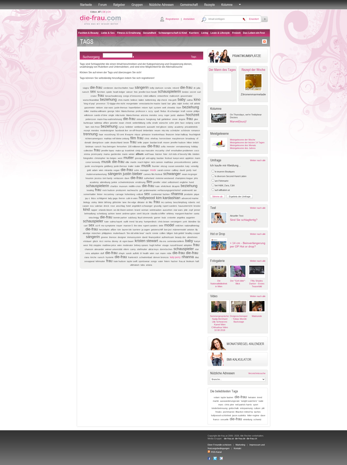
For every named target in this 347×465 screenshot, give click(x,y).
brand (137, 210)
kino (197, 100)
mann (197, 158)
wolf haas (149, 154)
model (169, 225)
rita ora (162, 241)
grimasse (146, 134)
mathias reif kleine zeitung (116, 138)
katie (261, 401)
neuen (157, 130)
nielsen (99, 107)
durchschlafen (121, 88)
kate (157, 186)
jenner (197, 210)
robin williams (149, 96)
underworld (187, 190)
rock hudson (108, 190)
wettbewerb (140, 127)
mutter (128, 158)
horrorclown (165, 138)
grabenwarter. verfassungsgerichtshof (162, 190)
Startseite (86, 5)
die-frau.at (229, 438)
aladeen (181, 115)
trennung (90, 134)
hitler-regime (253, 415)
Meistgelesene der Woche (242, 139)
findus (163, 111)
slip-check (162, 100)
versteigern (176, 221)
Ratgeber (119, 5)
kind (86, 210)
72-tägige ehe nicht (116, 103)
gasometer (89, 107)
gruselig (157, 206)
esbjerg (189, 123)
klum (179, 107)
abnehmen (192, 237)
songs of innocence (132, 96)
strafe (155, 123)
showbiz (171, 107)
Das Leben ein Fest (254, 33)
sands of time (100, 115)
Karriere (194, 33)
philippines (107, 233)
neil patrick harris (243, 404)
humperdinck (150, 221)
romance (195, 130)
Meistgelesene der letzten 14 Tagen (247, 142)
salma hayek (116, 221)
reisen (145, 107)
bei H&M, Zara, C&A (225, 185)
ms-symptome (108, 225)
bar (169, 103)
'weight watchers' (249, 401)
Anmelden (189, 19)
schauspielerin (169, 92)
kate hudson (120, 261)
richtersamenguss (94, 138)
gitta (174, 103)
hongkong (151, 119)
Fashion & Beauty (88, 33)
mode (153, 170)
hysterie (109, 257)
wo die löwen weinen (123, 210)
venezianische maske (149, 103)
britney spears (141, 245)
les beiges (111, 158)
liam (87, 127)
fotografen (88, 158)
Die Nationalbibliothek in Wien (218, 284)
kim (119, 229)
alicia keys (153, 249)
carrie (197, 123)
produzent (121, 190)
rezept (87, 130)
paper (146, 142)
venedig (194, 166)
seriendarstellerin (175, 241)
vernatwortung (183, 146)
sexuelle (224, 419)
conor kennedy (93, 162)
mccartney (109, 194)
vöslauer (87, 241)
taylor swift (132, 261)
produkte (188, 194)
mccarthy (159, 150)
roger (166, 115)
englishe (184, 182)
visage (165, 245)
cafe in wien (132, 198)
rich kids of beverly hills (180, 154)
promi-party (96, 154)
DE (104, 12)
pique (196, 194)
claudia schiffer (158, 213)
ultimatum (134, 265)
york (185, 221)
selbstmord (173, 182)
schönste (185, 130)
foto (136, 92)
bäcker (158, 154)
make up (119, 150)
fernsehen (122, 146)
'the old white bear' (135, 233)
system (157, 107)
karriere (136, 229)
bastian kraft (156, 142)
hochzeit (192, 115)
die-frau (96, 87)
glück (95, 241)
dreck (106, 206)
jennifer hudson (178, 142)
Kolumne (227, 5)
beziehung (108, 100)
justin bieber (132, 174)
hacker (174, 261)
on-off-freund (135, 130)
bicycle (146, 213)
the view (138, 225)
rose (112, 206)
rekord (175, 88)
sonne (189, 111)
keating (90, 190)
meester (171, 146)
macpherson (178, 138)
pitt (263, 408)
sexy (160, 115)
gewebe (114, 123)
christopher (99, 158)
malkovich (174, 96)
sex (93, 92)
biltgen (170, 233)
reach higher (144, 162)
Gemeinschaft (189, 5)
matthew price (109, 245)
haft (197, 261)
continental (156, 194)
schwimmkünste (126, 182)
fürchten (101, 92)
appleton (189, 158)
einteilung (247, 419)
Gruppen (137, 5)
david (182, 170)
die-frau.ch (252, 438)
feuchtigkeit (194, 134)
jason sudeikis (239, 415)
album (140, 154)
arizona (144, 115)
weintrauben (155, 210)
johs (196, 178)
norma (107, 241)
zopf (191, 210)
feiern (167, 261)
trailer (131, 166)
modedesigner (107, 130)
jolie (186, 210)
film (133, 138)
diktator (141, 202)
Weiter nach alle (257, 160)
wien (101, 170)
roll (191, 103)
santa (196, 213)
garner (157, 217)
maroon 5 (128, 225)
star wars (108, 107)
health (146, 253)
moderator (128, 245)
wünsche (163, 123)
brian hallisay (181, 134)
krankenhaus (158, 134)
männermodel (179, 229)
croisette (171, 217)
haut (131, 88)
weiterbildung (139, 123)
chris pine (229, 404)
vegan (116, 170)
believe (134, 100)
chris (147, 138)
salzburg (132, 217)
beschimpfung (180, 202)
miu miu (165, 130)
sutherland (149, 178)
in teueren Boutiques (225, 171)
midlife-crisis (135, 186)
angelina (181, 217)
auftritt (136, 253)
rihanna (177, 194)
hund (191, 182)
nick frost (95, 127)
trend (131, 221)
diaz (197, 257)
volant (216, 397)
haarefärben (135, 107)
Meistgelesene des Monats (243, 145)
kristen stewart (146, 241)
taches (257, 412)
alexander (99, 249)
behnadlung (90, 213)
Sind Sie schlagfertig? (243, 219)
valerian (98, 206)
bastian (160, 158)
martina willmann (98, 111)
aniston (190, 229)
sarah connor (163, 170)
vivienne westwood (164, 178)
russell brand (176, 245)
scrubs (167, 88)
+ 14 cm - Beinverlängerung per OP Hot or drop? (247, 244)
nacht (148, 233)
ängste (182, 119)
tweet (118, 213)
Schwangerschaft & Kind (172, 33)
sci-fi (97, 225)
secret (193, 92)
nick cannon (157, 162)
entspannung (246, 408)
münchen (96, 233)
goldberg (108, 166)
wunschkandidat (91, 100)
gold (89, 170)
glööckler (116, 202)
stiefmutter (142, 249)
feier (165, 154)
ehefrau (154, 138)
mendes (153, 115)
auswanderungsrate (230, 401)
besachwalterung (113, 96)
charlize (114, 186)
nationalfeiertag (192, 225)
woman (144, 210)
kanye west (178, 158)
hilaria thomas (128, 111)
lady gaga (112, 198)
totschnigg (94, 217)
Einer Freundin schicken (219, 445)
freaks (218, 412)
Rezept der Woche (253, 70)
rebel (164, 182)
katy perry (175, 257)
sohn (171, 123)
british (196, 142)
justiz (173, 115)
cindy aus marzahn (144, 150)
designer (122, 237)
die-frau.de (240, 438)
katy (187, 166)
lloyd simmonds (145, 217)
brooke (197, 206)
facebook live (121, 130)
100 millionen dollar (137, 146)
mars (220, 404)
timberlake (148, 130)
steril (139, 213)
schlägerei (102, 198)
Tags (193, 56)
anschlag (120, 206)
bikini (100, 202)
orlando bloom (105, 210)
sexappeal (89, 261)
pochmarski (228, 412)
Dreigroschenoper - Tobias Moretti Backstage (239, 319)
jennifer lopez (107, 150)
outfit (125, 221)
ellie (127, 162)
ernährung (140, 182)
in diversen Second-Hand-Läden (230, 176)
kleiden (196, 154)
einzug (164, 166)
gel (140, 190)
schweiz (257, 419)
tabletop (98, 123)
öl (141, 253)
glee (196, 119)
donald (88, 142)
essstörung (109, 134)
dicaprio (176, 186)
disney (115, 241)
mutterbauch (119, 233)
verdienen (108, 88)
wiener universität (113, 249)
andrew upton (129, 213)
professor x (141, 111)
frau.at (182, 261)
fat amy (139, 221)
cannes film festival (153, 174)
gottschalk (234, 408)
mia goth (172, 100)
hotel (128, 206)
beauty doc (180, 237)
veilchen (179, 225)
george (110, 111)
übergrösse (97, 142)
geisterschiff (157, 229)
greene (104, 237)
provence (100, 103)
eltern (126, 249)
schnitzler (175, 130)
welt (164, 107)
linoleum (190, 261)
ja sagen (146, 229)
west (120, 158)
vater (160, 261)
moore (166, 142)
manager (144, 170)
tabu (143, 265)
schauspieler (93, 221)
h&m (117, 111)
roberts (191, 202)
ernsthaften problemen (182, 150)
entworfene (162, 96)
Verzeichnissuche (256, 373)
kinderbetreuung (220, 408)
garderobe (116, 154)
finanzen (170, 134)
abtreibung (105, 182)
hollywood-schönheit (221, 415)
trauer (119, 225)
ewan (121, 123)
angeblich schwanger (142, 206)
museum (123, 186)
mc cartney (166, 202)
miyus (137, 134)
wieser (129, 92)
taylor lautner (227, 397)
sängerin (142, 87)
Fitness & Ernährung (129, 33)
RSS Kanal (216, 452)
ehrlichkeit (166, 186)
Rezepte (209, 5)
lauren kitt (127, 229)
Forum (102, 5)
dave (127, 178)
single (111, 115)
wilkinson (88, 115)
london (185, 92)
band (163, 103)
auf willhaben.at (222, 190)
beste (126, 142)
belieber (129, 127)
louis (164, 217)
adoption (188, 245)
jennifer (156, 182)
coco (196, 150)
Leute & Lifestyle (220, 33)
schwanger (172, 174)
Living (204, 33)
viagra (86, 88)
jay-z (87, 198)
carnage (119, 194)
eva (92, 206)
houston (89, 178)
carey (133, 249)
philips (197, 111)
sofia (148, 123)
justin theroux (121, 107)
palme (195, 162)
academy (179, 127)
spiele (109, 92)
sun (157, 253)
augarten (190, 217)
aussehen (167, 210)
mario (125, 154)
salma (190, 100)
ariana (149, 265)
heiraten (252, 397)
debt (161, 225)
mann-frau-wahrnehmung (109, 119)
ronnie (155, 233)
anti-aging (150, 158)
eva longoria (97, 166)
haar (101, 134)
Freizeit (236, 33)
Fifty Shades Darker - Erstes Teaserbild (256, 284)
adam (95, 170)
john (177, 123)
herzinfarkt (104, 229)
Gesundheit (149, 33)
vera (87, 253)
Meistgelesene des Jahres (243, 148)
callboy (175, 170)
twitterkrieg (150, 100)
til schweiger (173, 111)
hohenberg (130, 194)
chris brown (163, 221)
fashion (166, 194)
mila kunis (120, 115)
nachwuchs (132, 190)
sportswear (144, 261)
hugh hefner (155, 245)
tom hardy (107, 178)
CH (109, 12)
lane (124, 202)
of (197, 138)
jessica (98, 178)
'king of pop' (89, 103)
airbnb (197, 103)
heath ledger (119, 92)
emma (87, 154)
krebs (186, 103)
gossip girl (140, 158)
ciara (86, 257)
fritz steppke (95, 245)
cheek (128, 123)
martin (133, 162)
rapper (94, 210)
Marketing (240, 445)
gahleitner (166, 119)
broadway (190, 138)
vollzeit (139, 194)
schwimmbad (145, 257)
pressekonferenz (182, 162)
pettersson (91, 119)
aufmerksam (168, 237)
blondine (192, 221)
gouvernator (186, 96)
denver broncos (161, 257)
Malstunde (257, 316)
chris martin (123, 100)
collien (162, 233)
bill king (107, 202)
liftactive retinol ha (244, 412)
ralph (179, 103)
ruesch (98, 146)
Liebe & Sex (108, 33)
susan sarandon (176, 166)
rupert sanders (170, 206)
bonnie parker (120, 217)
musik (106, 162)
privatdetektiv (191, 127)
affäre (106, 123)
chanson (89, 249)
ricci (101, 241)
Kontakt (237, 448)
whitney (170, 213)
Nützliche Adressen (161, 5)
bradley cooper (192, 233)
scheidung (102, 213)
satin (107, 142)
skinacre (141, 119)
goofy (189, 170)
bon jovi (167, 229)
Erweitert (254, 19)
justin (87, 166)
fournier (155, 166)
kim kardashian (168, 198)
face (182, 123)
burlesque (88, 123)
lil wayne (129, 134)
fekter (100, 194)
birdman (89, 146)
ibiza (93, 198)
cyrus (121, 127)
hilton (189, 142)
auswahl (151, 127)
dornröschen (166, 249)
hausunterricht (185, 206)
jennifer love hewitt (148, 92)
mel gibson (161, 127)
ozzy (150, 111)
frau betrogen (109, 146)
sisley (170, 127)
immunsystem (134, 237)
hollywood (147, 198)
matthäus (168, 162)
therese (112, 237)
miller (86, 111)
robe (169, 253)
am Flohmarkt (221, 181)
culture (257, 408)
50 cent (120, 134)
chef (168, 150)
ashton (111, 213)
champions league (184, 178)
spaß (156, 111)
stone (175, 119)
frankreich (133, 257)
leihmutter (100, 261)
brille (140, 142)
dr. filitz (149, 202)
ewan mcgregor (189, 174)
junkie (114, 182)
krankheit (129, 150)
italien (141, 100)
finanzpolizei (154, 237)
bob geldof (179, 233)
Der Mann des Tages (222, 70)
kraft (183, 111)
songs (154, 261)
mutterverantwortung (96, 174)
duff (102, 253)
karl (194, 170)
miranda (108, 170)
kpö (151, 107)
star (197, 249)
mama (107, 154)
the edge (132, 202)
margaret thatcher (184, 213)
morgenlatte (132, 103)
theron (122, 198)
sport (255, 404)
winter (132, 154)
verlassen (118, 178)
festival (168, 158)
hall (158, 119)
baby (182, 100)
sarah (129, 253)
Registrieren (172, 19)
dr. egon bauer (126, 241)
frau (101, 96)
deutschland (116, 142)
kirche (93, 257)
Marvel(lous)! (238, 121)
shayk (122, 253)
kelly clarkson (156, 88)
